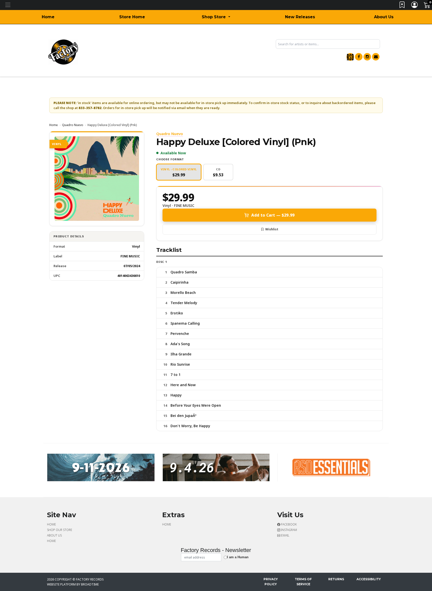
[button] (216, 17)
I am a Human (237, 557)
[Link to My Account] (414, 6)
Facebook (288, 524)
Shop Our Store (59, 530)
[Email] (376, 57)
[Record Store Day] (350, 57)
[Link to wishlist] (402, 6)
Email (284, 535)
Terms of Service (303, 581)
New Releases (300, 17)
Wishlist (271, 229)
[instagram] (367, 57)
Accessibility (368, 579)
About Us (384, 17)
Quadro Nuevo (72, 125)
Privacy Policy (271, 581)
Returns (336, 579)
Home (48, 17)
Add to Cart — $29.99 (272, 215)
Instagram (288, 530)
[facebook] (358, 57)
